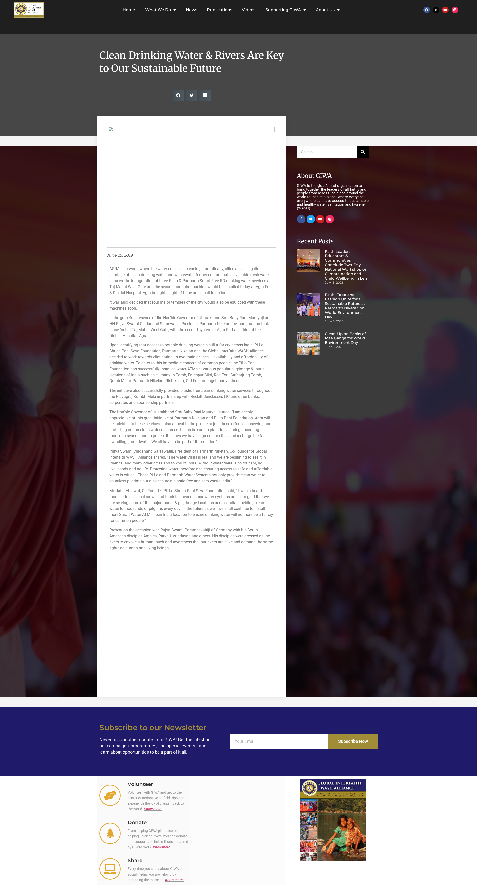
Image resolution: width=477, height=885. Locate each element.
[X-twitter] (436, 10)
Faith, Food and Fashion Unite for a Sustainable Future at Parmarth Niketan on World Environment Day (345, 305)
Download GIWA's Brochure (333, 867)
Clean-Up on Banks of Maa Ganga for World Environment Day (345, 338)
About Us (325, 9)
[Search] (363, 152)
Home (129, 9)
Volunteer (140, 784)
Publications (219, 9)
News (191, 9)
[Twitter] (311, 219)
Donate (137, 822)
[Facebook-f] (301, 219)
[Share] (110, 869)
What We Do (158, 9)
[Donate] (110, 833)
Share (135, 860)
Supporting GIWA (283, 9)
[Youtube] (445, 10)
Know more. (153, 809)
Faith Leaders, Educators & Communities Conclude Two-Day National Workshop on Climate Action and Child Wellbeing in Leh (346, 265)
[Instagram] (455, 10)
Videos (248, 9)
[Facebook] (426, 10)
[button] (178, 95)
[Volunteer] (110, 795)
